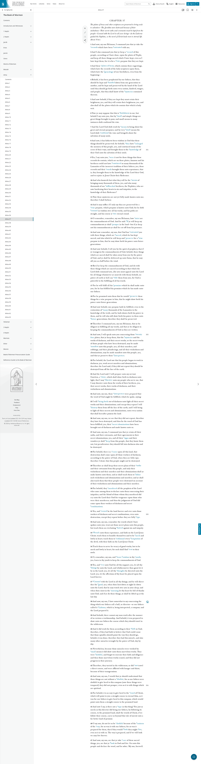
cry (102, 565)
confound (104, 133)
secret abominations (120, 424)
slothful (99, 654)
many (105, 310)
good (100, 584)
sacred (118, 235)
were (112, 157)
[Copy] (85, 37)
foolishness (124, 113)
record (130, 52)
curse (114, 451)
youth (138, 557)
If (127, 221)
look (126, 729)
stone (103, 377)
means (124, 127)
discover (108, 380)
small (119, 116)
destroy (94, 407)
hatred (120, 528)
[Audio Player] (194, 757)
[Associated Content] (147, 602)
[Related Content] (192, 10)
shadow (120, 679)
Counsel (97, 581)
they (127, 143)
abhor (138, 474)
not (136, 665)
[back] (2, 10)
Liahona (102, 607)
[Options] (197, 10)
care (124, 740)
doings (94, 568)
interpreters (119, 355)
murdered (112, 488)
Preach (96, 532)
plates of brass (108, 66)
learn (119, 557)
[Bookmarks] (188, 10)
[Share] (85, 40)
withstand (120, 538)
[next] (198, 384)
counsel (94, 210)
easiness (140, 723)
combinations (97, 506)
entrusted (118, 47)
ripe (138, 517)
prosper (115, 224)
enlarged (139, 143)
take (116, 278)
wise (118, 61)
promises (117, 285)
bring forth (103, 401)
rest (130, 549)
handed (111, 82)
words (109, 169)
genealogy (108, 72)
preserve (129, 238)
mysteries (129, 91)
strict (137, 218)
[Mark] (85, 32)
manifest (94, 346)
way (98, 726)
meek (137, 535)
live (139, 729)
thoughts (121, 571)
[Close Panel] (31, 10)
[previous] (36, 384)
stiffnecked (110, 186)
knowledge (134, 149)
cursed (104, 511)
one (114, 213)
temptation (135, 538)
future (93, 319)
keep (108, 441)
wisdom (125, 557)
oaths (139, 465)
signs (126, 438)
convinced (116, 163)
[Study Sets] (183, 10)
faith (133, 629)
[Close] (85, 28)
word (132, 693)
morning (115, 590)
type (120, 706)
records (94, 47)
